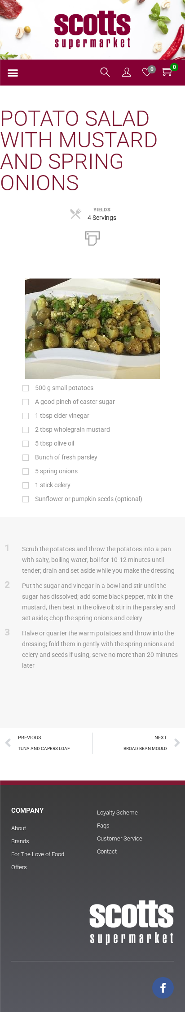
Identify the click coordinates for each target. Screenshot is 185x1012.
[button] (13, 72)
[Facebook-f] (163, 988)
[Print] (92, 237)
